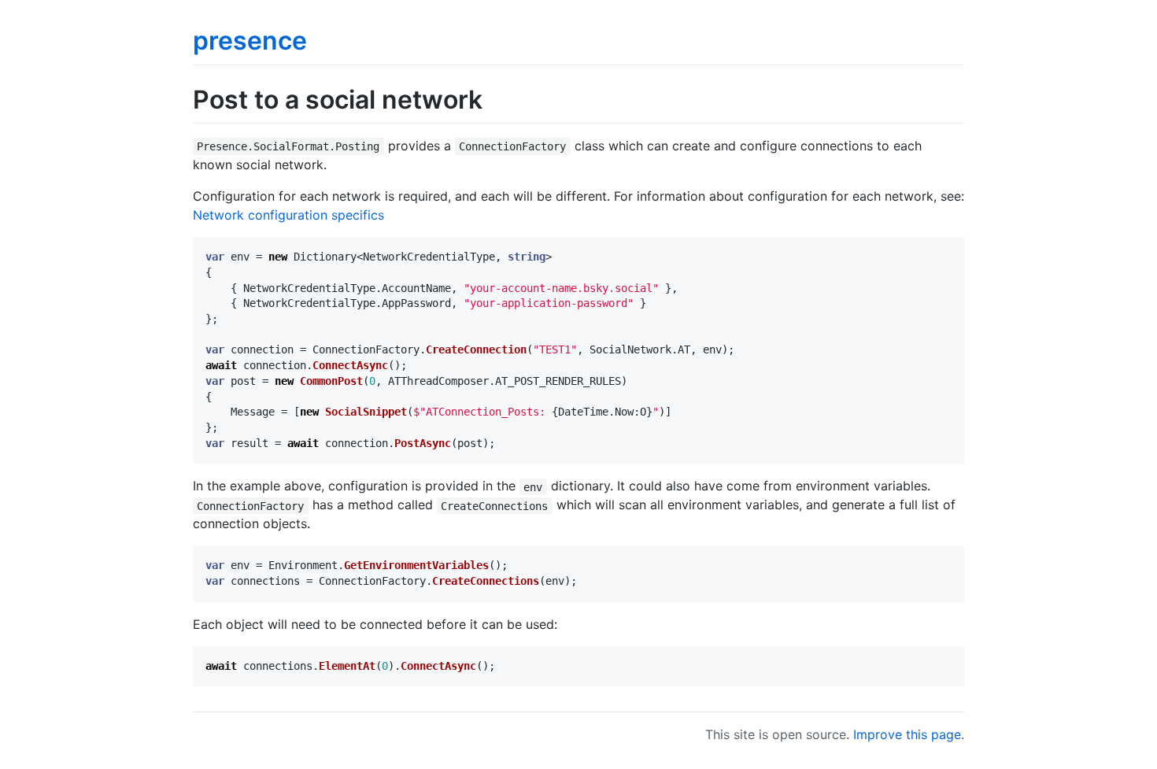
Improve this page (907, 734)
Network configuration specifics (288, 215)
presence (250, 40)
